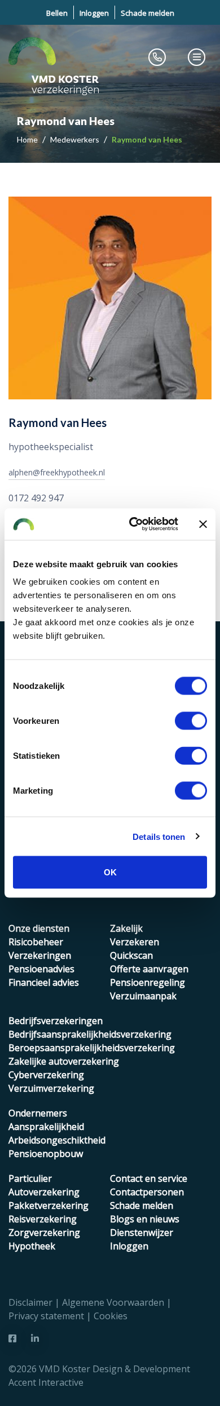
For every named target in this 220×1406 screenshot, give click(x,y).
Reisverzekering (42, 1219)
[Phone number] (157, 57)
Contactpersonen (147, 1192)
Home (28, 139)
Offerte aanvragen (149, 969)
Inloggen (94, 13)
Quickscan (131, 955)
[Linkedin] (35, 1338)
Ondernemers (37, 1113)
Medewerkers (75, 139)
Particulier (30, 1178)
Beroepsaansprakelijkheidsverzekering (91, 1048)
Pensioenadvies (41, 969)
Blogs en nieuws (144, 1219)
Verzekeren (134, 942)
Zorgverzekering (44, 1232)
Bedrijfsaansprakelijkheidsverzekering (89, 1034)
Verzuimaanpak (143, 996)
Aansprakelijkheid (46, 1126)
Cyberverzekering (46, 1075)
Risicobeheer (35, 942)
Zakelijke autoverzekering (63, 1061)
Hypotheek (31, 1246)
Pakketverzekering (48, 1205)
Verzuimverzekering (51, 1088)
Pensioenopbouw (45, 1153)
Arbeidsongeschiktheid (56, 1140)
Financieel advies (43, 982)
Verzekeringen (39, 955)
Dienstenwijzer (141, 1232)
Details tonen (159, 836)
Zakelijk (126, 928)
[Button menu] (197, 56)
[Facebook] (12, 1338)
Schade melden (147, 13)
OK (110, 872)
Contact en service (148, 1178)
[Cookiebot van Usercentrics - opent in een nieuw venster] (133, 524)
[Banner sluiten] (203, 524)
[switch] (191, 721)
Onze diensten (38, 928)
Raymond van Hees (147, 139)
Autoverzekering (44, 1192)
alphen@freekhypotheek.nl (56, 472)
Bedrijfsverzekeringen (55, 1021)
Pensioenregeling (147, 982)
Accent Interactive (45, 1382)
